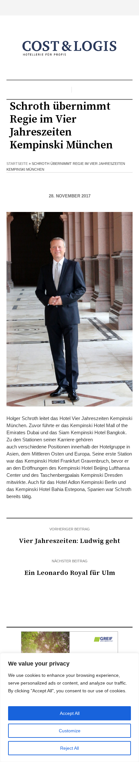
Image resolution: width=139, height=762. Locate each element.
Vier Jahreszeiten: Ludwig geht (69, 541)
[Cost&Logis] (69, 48)
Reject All (69, 748)
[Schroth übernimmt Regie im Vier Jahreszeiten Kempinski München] (69, 309)
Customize (69, 730)
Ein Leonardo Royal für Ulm (69, 573)
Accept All (70, 713)
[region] (69, 707)
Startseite (17, 163)
